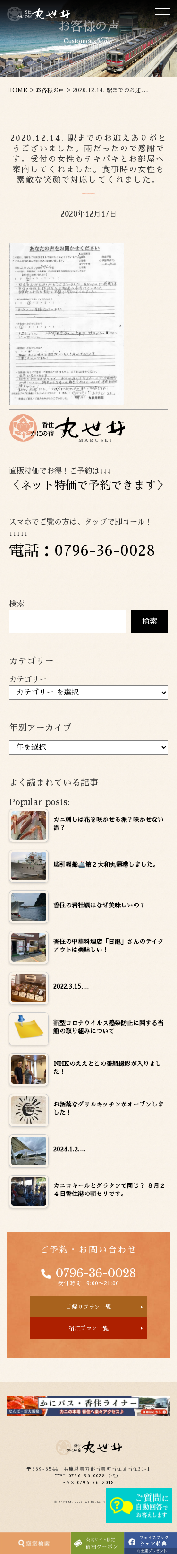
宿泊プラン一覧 (89, 1328)
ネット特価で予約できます (88, 485)
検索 (16, 604)
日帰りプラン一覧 (88, 1307)
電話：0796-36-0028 (82, 550)
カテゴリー (28, 680)
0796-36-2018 (96, 1482)
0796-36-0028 (96, 1273)
